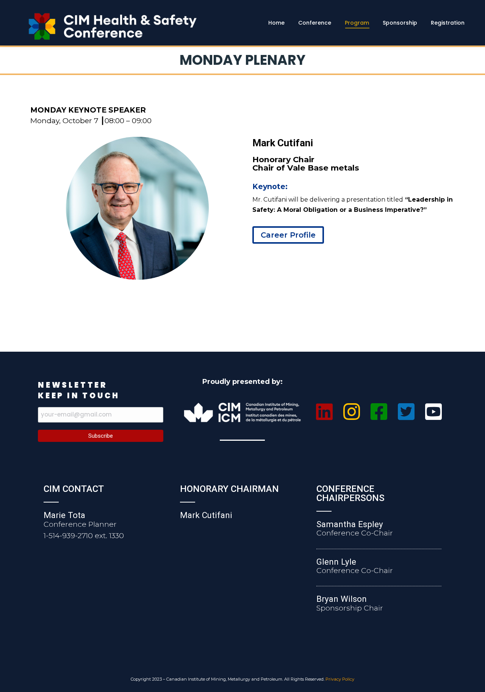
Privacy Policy (339, 679)
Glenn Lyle (336, 562)
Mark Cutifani (206, 515)
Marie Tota (64, 515)
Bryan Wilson (341, 599)
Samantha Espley (349, 524)
